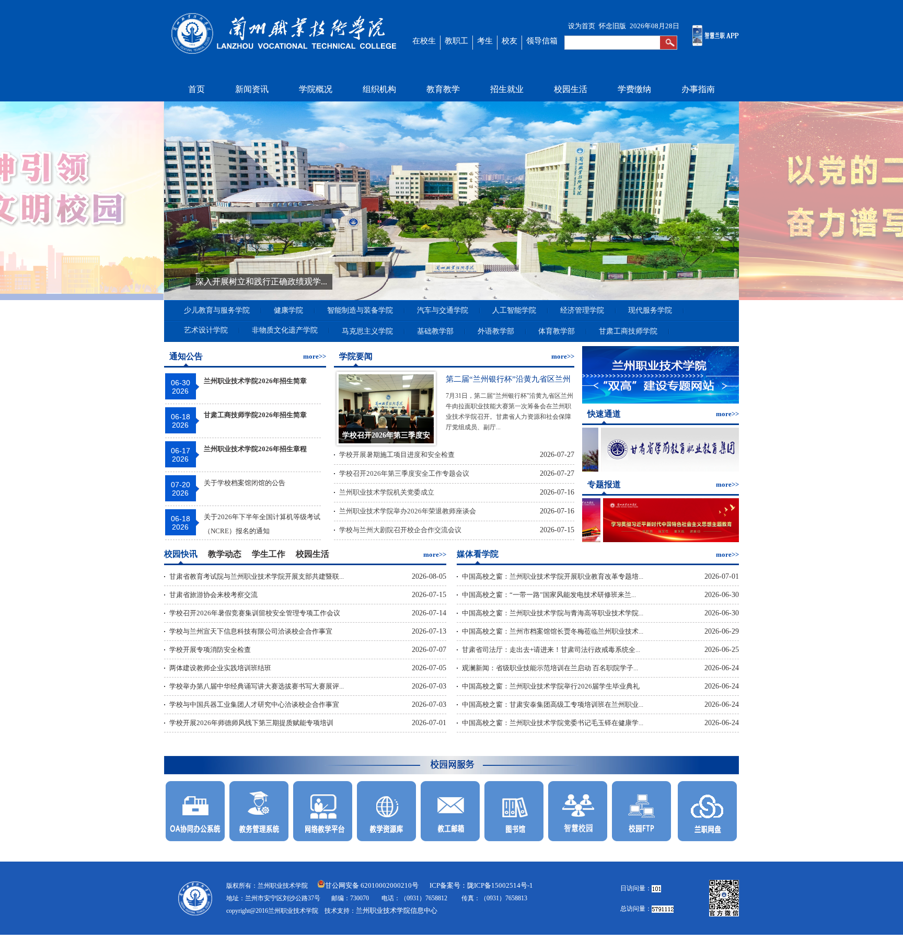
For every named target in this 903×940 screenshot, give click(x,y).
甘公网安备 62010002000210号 (372, 885)
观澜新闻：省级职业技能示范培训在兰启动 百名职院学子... (550, 668)
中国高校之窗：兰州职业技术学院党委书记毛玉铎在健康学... (552, 723)
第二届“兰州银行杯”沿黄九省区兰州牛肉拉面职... (508, 381)
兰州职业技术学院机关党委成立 (386, 492)
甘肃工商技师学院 (628, 331)
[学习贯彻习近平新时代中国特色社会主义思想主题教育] (658, 540)
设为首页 (581, 26)
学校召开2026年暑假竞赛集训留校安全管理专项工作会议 (254, 613)
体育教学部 (556, 331)
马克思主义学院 (367, 331)
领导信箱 (542, 41)
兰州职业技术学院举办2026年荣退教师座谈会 (407, 511)
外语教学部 (496, 331)
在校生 (424, 41)
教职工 (456, 41)
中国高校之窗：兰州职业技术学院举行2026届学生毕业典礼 (551, 686)
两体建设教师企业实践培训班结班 (220, 668)
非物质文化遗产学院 (285, 330)
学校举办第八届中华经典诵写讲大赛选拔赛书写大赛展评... (256, 686)
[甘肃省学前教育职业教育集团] (656, 469)
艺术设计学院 (206, 330)
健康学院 (288, 310)
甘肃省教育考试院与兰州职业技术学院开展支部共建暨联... (256, 576)
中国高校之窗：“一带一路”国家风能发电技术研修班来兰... (549, 595)
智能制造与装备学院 (360, 310)
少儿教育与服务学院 (217, 310)
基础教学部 (435, 331)
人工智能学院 (514, 310)
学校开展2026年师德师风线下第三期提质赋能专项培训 (251, 723)
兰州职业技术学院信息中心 (396, 910)
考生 (485, 41)
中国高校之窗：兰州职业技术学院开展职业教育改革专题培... (552, 576)
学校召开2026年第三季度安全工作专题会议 (404, 473)
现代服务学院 (650, 310)
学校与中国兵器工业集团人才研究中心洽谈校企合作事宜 (254, 704)
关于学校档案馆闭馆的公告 (244, 483)
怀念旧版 (612, 26)
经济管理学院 (582, 310)
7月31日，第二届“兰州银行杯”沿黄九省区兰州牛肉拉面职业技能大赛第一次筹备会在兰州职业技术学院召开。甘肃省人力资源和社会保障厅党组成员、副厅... (509, 400)
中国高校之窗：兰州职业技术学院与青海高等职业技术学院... (552, 613)
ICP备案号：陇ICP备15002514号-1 (481, 885)
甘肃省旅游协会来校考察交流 (213, 595)
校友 (509, 41)
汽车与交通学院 (442, 310)
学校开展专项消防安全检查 (210, 650)
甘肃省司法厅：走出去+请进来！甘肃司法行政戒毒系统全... (551, 650)
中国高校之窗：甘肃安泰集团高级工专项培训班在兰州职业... (552, 704)
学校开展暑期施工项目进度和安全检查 (397, 454)
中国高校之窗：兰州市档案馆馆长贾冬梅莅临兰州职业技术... (552, 631)
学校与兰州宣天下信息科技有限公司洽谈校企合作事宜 (250, 631)
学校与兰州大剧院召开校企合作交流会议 (400, 530)
